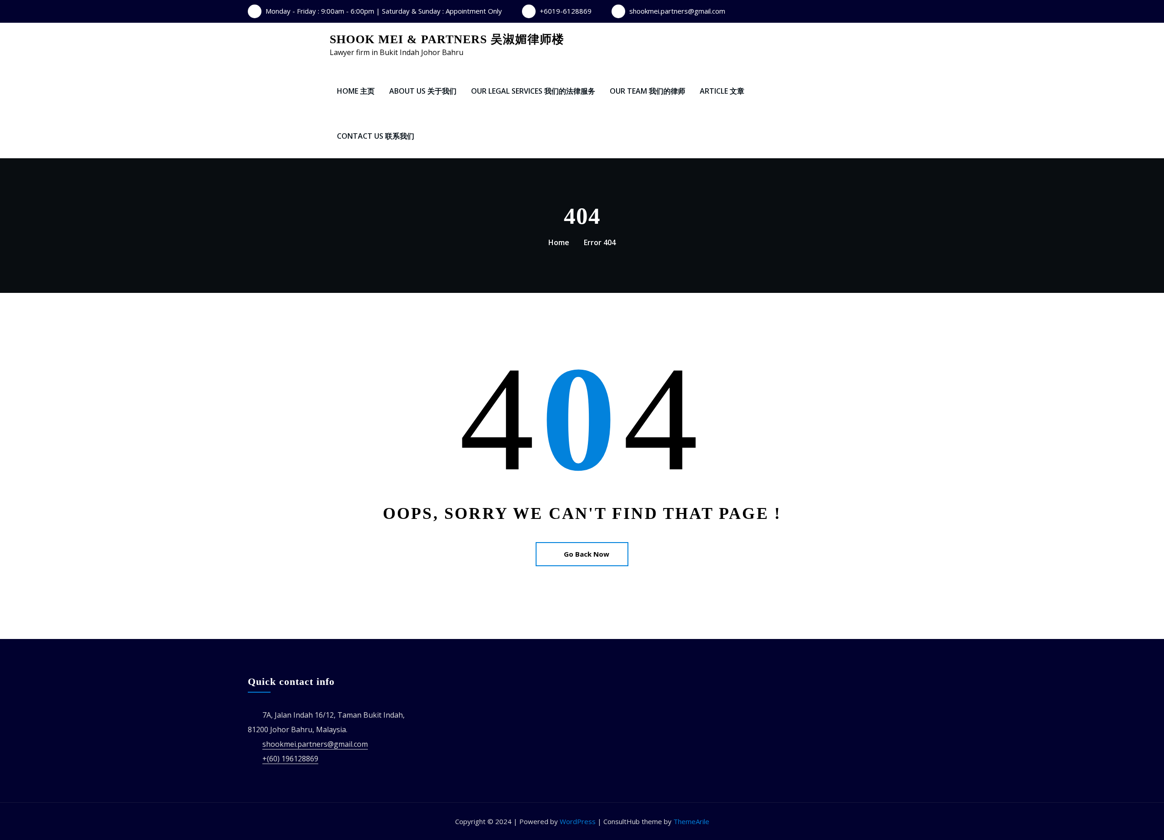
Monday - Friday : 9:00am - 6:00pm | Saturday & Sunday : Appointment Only (384, 10)
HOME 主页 (356, 91)
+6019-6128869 (566, 10)
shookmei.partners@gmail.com (677, 10)
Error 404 (600, 242)
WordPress (578, 821)
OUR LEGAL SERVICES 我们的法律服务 (533, 91)
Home (558, 242)
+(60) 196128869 (290, 759)
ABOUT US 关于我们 (423, 91)
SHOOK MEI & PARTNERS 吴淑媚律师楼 (447, 39)
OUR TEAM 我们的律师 (647, 91)
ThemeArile (691, 821)
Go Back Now (586, 553)
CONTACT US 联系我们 (375, 136)
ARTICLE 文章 (722, 91)
